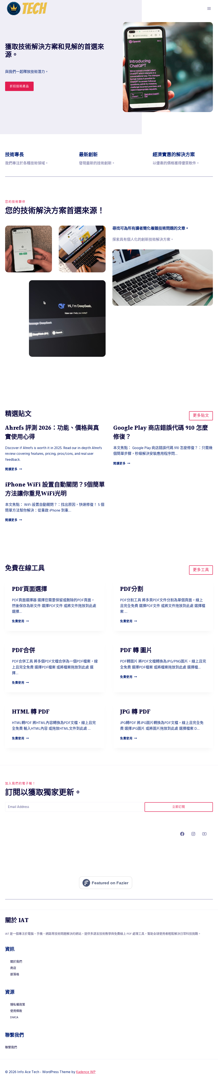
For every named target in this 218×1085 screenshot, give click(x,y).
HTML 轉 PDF (30, 712)
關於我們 (16, 962)
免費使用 (20, 621)
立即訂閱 (178, 807)
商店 (13, 968)
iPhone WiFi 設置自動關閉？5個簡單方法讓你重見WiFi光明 (55, 489)
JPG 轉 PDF (135, 712)
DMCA (14, 1017)
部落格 (14, 974)
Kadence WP (86, 1072)
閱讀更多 (13, 469)
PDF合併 (23, 650)
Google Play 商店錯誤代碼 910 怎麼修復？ (160, 433)
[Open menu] (209, 8)
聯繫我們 (11, 1047)
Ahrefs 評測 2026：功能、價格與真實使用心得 (52, 433)
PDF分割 (131, 589)
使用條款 (16, 1011)
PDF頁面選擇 (29, 589)
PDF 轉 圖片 (136, 650)
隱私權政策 (17, 1005)
